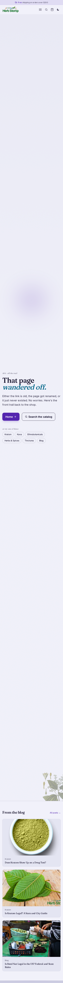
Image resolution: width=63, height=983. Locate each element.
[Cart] (52, 9)
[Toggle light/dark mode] (58, 9)
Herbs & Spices (12, 440)
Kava (19, 434)
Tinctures (29, 440)
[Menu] (40, 9)
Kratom (8, 434)
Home (9, 416)
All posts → (55, 812)
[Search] (46, 9)
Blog (41, 440)
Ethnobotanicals (35, 434)
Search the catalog (40, 416)
